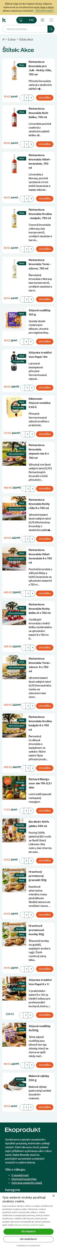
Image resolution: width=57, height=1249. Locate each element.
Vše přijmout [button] (28, 1231)
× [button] (53, 1196)
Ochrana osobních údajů (26, 1182)
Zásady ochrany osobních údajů (29, 1225)
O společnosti (20, 1175)
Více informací (44, 10)
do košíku (45, 97)
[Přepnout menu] (51, 20)
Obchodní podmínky (24, 1179)
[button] (26, 20)
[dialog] (28, 1220)
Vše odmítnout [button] (28, 1239)
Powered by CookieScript (28, 1245)
